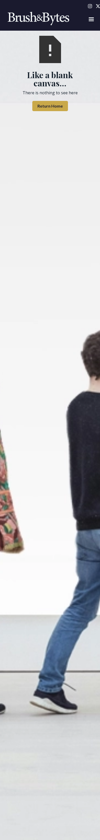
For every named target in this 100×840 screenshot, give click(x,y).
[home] (37, 19)
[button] (91, 19)
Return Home (50, 105)
